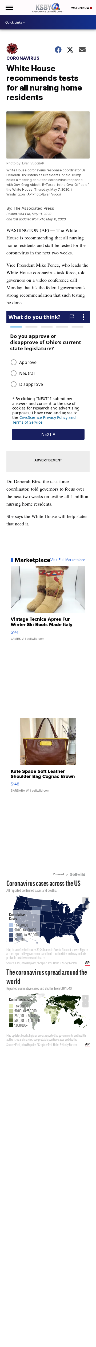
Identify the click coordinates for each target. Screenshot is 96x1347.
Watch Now (80, 7)
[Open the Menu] (9, 7)
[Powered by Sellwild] (77, 874)
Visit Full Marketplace (67, 560)
